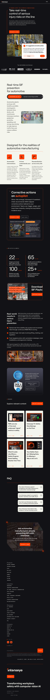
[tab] (15, 96)
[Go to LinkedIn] (8, 642)
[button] (47, 2)
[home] (4, 2)
